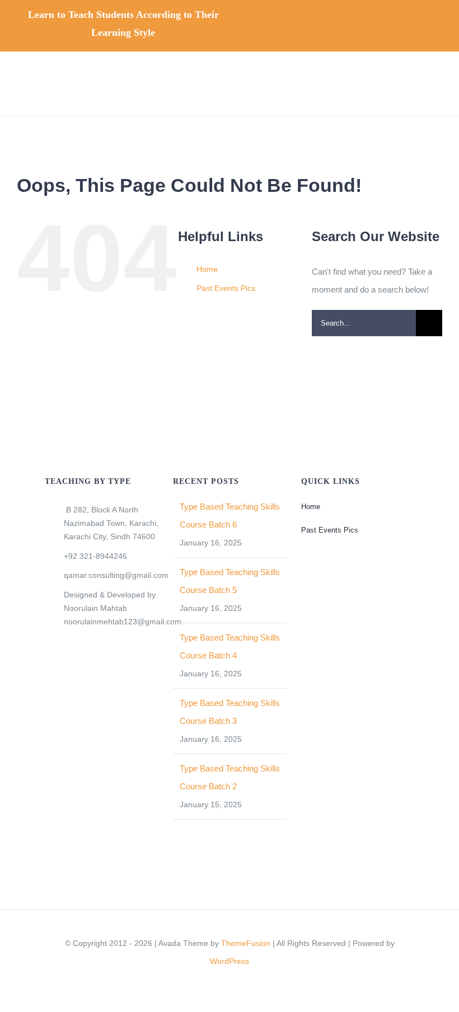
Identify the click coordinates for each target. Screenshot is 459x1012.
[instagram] (367, 21)
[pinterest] (403, 21)
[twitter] (331, 21)
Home (207, 269)
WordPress (229, 961)
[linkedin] (385, 21)
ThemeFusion (245, 943)
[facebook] (313, 21)
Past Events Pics (225, 288)
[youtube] (349, 21)
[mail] (421, 21)
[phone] (438, 21)
